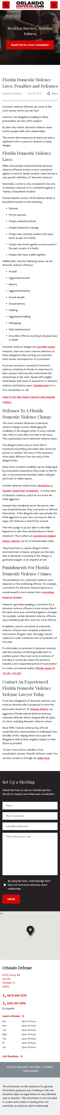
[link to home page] (30, 5)
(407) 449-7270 (17, 995)
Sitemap (47, 1067)
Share (54, 93)
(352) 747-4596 (16, 1003)
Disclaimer (31, 1070)
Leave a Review (11, 1016)
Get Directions (11, 1056)
